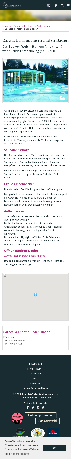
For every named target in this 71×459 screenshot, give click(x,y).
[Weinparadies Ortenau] (37, 433)
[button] (35, 294)
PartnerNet (35, 383)
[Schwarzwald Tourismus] (53, 433)
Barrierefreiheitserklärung (35, 388)
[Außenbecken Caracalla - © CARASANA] (35, 80)
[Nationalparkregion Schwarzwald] (42, 418)
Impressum (35, 368)
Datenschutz (35, 373)
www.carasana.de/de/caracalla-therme (24, 255)
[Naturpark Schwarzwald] (20, 433)
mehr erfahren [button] (21, 453)
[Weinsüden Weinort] (17, 418)
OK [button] (54, 448)
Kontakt (35, 363)
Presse (35, 378)
